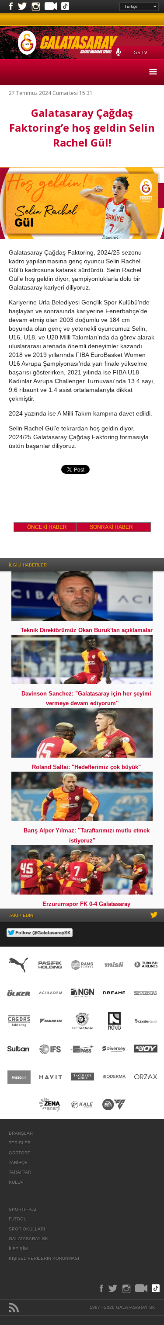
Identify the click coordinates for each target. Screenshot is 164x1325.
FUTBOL (17, 1219)
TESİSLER (20, 1142)
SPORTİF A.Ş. (23, 1209)
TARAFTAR (20, 1172)
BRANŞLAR (21, 1133)
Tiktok (65, 7)
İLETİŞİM (18, 1248)
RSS (14, 1307)
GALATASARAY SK (28, 1238)
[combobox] (139, 6)
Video (51, 7)
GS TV (140, 52)
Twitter (22, 6)
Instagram (35, 6)
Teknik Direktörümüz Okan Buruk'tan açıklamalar (87, 630)
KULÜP (16, 1182)
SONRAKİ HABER (111, 527)
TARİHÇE (18, 1162)
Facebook (11, 6)
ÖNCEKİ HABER (47, 527)
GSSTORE (20, 1152)
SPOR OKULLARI (27, 1229)
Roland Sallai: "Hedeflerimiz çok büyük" (86, 767)
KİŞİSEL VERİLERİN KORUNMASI (44, 1258)
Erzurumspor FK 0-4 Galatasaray (86, 904)
